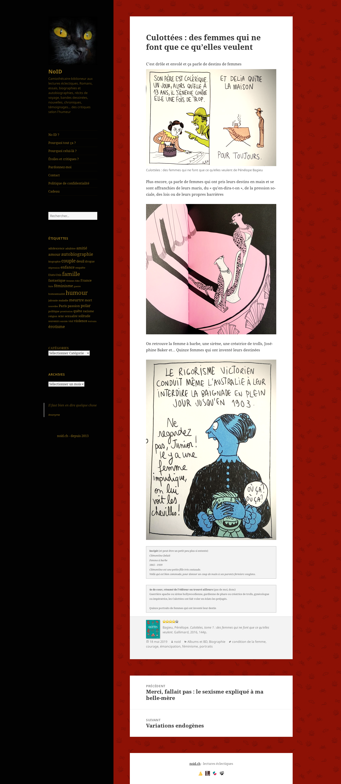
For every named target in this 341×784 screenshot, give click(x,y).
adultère (70, 248)
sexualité (71, 316)
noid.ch (194, 763)
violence (80, 321)
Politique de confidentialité (68, 183)
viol (70, 321)
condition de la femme (249, 641)
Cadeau (54, 191)
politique (53, 311)
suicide (64, 321)
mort (88, 300)
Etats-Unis (54, 275)
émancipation (170, 646)
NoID (55, 71)
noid (177, 641)
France (86, 280)
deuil (80, 261)
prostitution (66, 311)
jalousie (53, 300)
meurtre (76, 299)
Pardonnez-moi (59, 167)
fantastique (57, 280)
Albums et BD (197, 641)
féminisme (63, 285)
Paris (63, 306)
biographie (54, 261)
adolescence (56, 248)
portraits (206, 646)
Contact (54, 175)
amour (54, 254)
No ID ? (53, 135)
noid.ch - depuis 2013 (73, 436)
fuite (50, 286)
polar (86, 305)
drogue (90, 261)
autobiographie (77, 254)
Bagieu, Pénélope (175, 627)
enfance (68, 267)
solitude (84, 316)
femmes (70, 280)
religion (52, 316)
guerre (77, 286)
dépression (54, 267)
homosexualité (56, 294)
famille (71, 273)
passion (74, 306)
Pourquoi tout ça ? (62, 143)
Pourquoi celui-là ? (62, 151)
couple (68, 261)
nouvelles (53, 306)
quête (77, 311)
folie (77, 280)
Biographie (217, 641)
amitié (81, 248)
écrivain (92, 321)
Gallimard (181, 632)
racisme (88, 311)
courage (152, 646)
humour (77, 293)
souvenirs (53, 321)
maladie (63, 300)
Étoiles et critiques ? (63, 159)
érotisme (56, 326)
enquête (80, 267)
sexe (61, 316)
